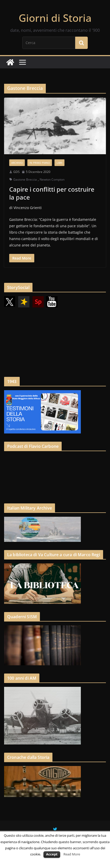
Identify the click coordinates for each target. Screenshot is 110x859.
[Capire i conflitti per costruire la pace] (55, 126)
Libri (59, 162)
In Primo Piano (39, 162)
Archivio (17, 162)
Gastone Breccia (25, 179)
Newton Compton (52, 179)
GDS (16, 172)
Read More (71, 854)
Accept (52, 854)
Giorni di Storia (55, 18)
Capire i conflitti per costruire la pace (51, 193)
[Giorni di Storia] (10, 62)
